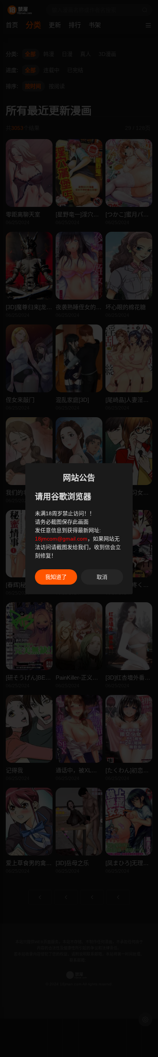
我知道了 (56, 577)
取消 (102, 577)
